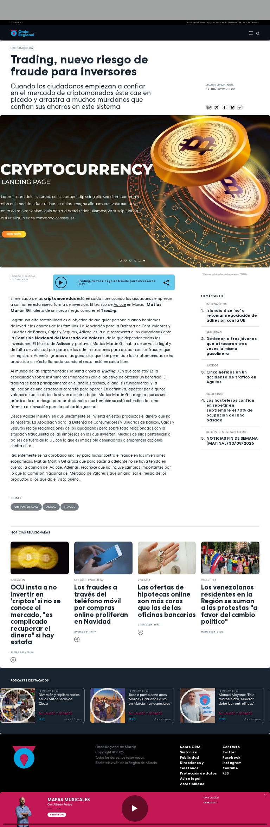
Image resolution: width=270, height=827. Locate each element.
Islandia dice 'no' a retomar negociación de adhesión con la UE (231, 315)
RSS (226, 773)
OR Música (210, 802)
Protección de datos (198, 773)
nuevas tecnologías (89, 580)
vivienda (144, 580)
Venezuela (208, 580)
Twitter (229, 752)
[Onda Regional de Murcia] (22, 32)
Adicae (120, 304)
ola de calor (220, 22)
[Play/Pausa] (135, 808)
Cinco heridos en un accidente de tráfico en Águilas (231, 377)
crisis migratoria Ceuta (199, 22)
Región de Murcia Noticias (226, 432)
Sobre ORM (190, 747)
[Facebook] (225, 107)
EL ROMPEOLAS (49, 691)
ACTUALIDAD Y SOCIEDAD (55, 713)
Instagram (232, 762)
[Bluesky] (233, 107)
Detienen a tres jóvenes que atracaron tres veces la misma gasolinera (231, 346)
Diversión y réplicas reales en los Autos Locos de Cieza (59, 699)
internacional (217, 304)
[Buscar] (256, 32)
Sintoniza (188, 752)
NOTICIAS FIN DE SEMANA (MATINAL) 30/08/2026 (232, 441)
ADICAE (51, 506)
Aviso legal (190, 778)
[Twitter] (217, 107)
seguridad (214, 332)
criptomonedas (22, 48)
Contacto (231, 747)
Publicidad (189, 757)
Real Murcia (235, 22)
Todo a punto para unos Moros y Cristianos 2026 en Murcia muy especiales (149, 699)
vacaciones (214, 394)
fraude (69, 506)
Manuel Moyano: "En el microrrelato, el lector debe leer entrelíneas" (237, 699)
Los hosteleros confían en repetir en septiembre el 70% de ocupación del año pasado (230, 410)
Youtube (230, 768)
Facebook (231, 757)
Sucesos (212, 365)
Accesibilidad (192, 784)
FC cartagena (251, 22)
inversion (18, 580)
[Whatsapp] (209, 107)
